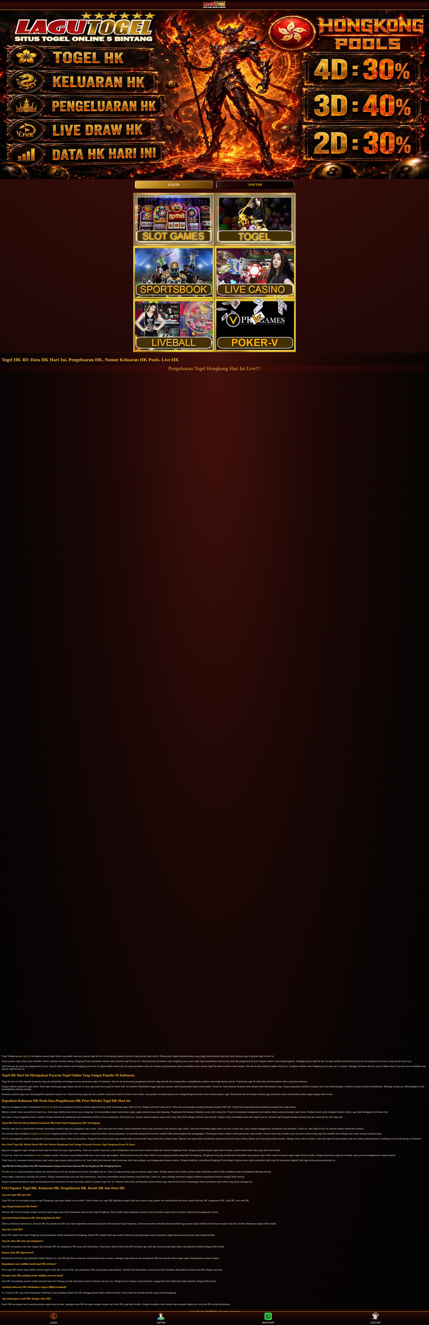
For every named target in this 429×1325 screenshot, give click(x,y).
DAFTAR (255, 184)
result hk (39, 1155)
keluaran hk (47, 1107)
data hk (13, 1171)
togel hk (26, 1056)
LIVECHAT (375, 1322)
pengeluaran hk (37, 1133)
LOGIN (173, 184)
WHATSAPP (268, 1322)
